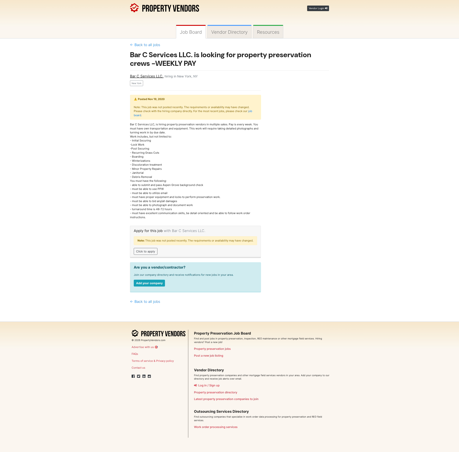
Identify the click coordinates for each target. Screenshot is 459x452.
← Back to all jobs (145, 45)
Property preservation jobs (212, 349)
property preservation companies (226, 399)
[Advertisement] (298, 127)
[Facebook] (133, 376)
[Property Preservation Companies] (164, 7)
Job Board (191, 32)
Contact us (138, 367)
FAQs (135, 354)
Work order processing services (216, 427)
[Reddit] (149, 376)
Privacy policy (165, 361)
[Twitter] (138, 376)
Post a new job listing (208, 355)
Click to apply (145, 251)
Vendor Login (317, 8)
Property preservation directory (215, 392)
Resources (268, 32)
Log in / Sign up (208, 385)
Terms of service (142, 361)
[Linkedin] (144, 376)
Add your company (149, 283)
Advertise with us (143, 347)
